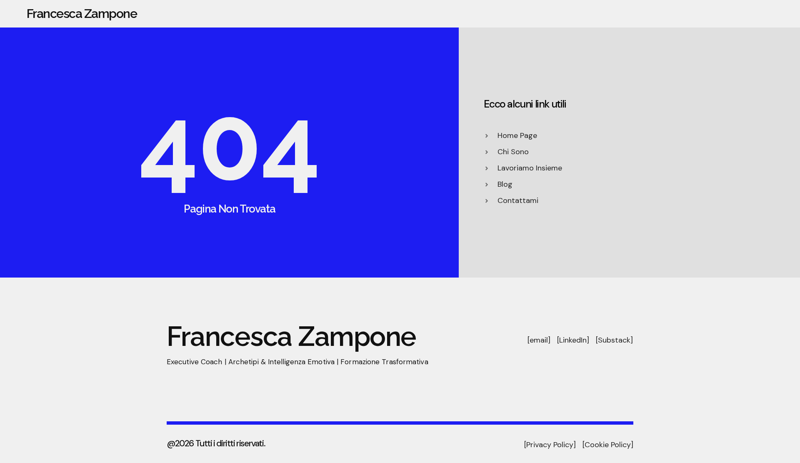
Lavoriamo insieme (725, 13)
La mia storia (658, 13)
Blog (780, 13)
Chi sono (606, 13)
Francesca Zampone (82, 13)
